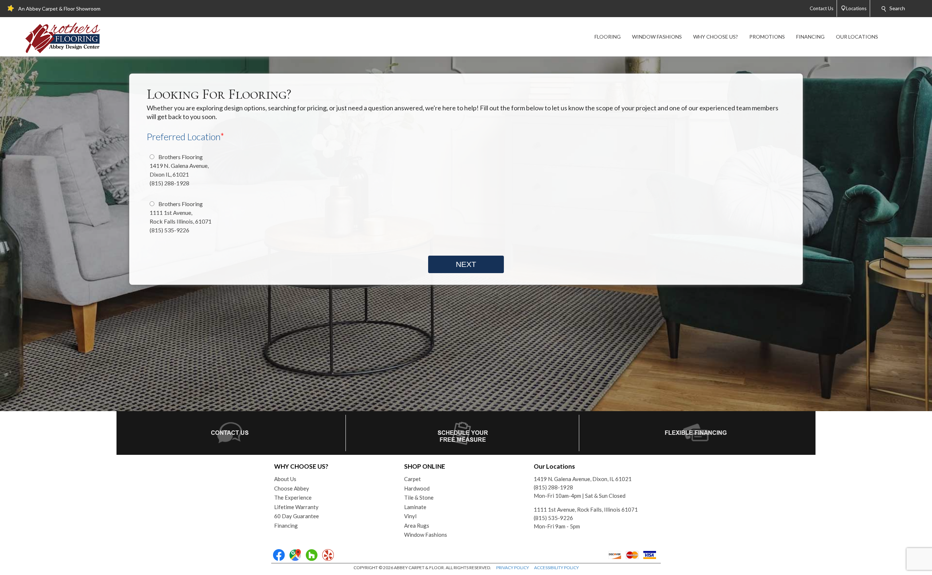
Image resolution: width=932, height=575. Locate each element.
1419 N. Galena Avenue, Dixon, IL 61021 (583, 479)
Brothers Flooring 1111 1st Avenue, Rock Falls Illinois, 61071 (181, 216)
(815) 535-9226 (553, 518)
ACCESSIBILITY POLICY (556, 567)
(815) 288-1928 (553, 487)
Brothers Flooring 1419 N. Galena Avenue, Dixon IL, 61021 (179, 169)
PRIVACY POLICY (512, 567)
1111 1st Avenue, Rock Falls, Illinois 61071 (586, 509)
